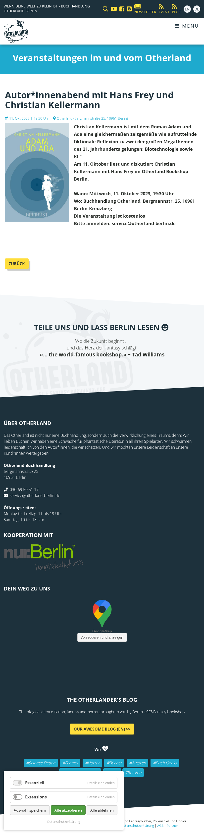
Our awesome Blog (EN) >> (102, 729)
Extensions (36, 797)
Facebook (72, 368)
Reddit (102, 368)
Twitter (82, 368)
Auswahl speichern (30, 810)
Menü (189, 25)
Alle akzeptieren (68, 810)
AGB (160, 825)
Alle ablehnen (102, 810)
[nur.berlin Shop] (43, 568)
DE (197, 9)
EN (187, 9)
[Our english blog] (128, 9)
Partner (172, 825)
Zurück (17, 263)
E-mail (92, 368)
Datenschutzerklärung (137, 825)
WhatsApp (112, 368)
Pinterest (132, 368)
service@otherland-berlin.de (35, 495)
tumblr (122, 368)
